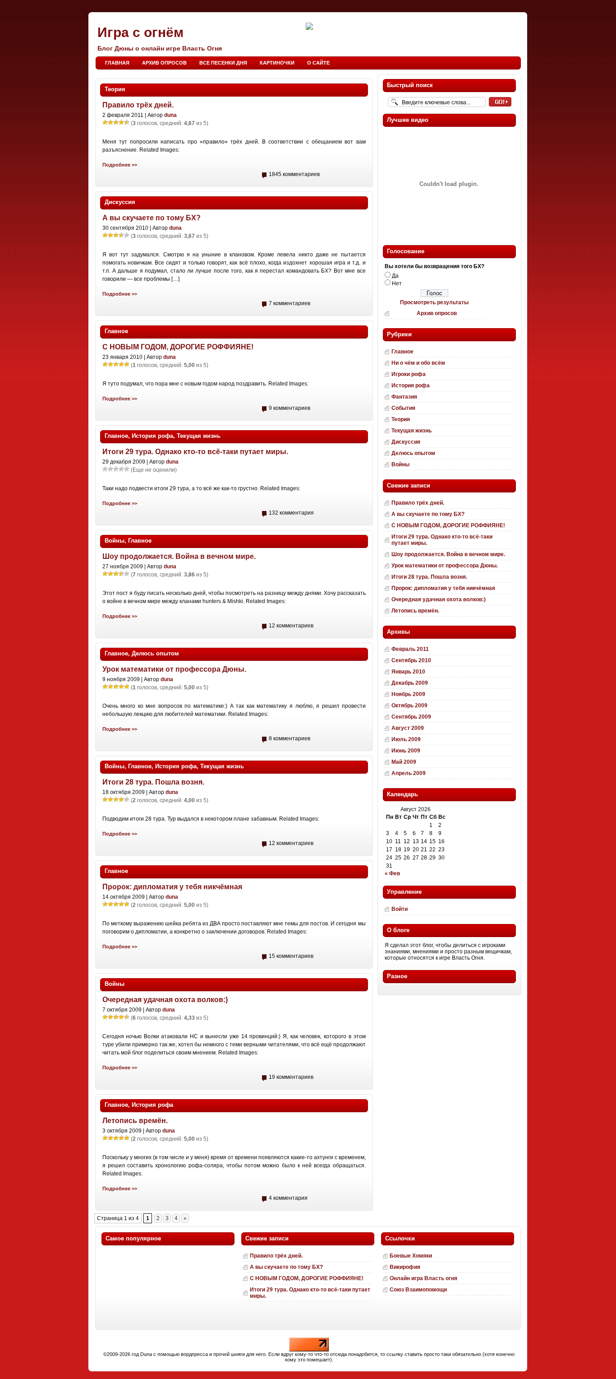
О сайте (318, 62)
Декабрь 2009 (409, 683)
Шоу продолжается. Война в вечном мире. (179, 556)
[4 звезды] (121, 122)
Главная (117, 62)
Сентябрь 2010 (411, 660)
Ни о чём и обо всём (418, 363)
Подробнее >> (119, 164)
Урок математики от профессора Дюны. (174, 669)
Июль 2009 (406, 739)
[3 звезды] (116, 122)
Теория (115, 89)
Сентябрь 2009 (411, 717)
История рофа (152, 435)
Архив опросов (164, 62)
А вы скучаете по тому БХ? (151, 218)
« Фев (392, 873)
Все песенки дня (223, 62)
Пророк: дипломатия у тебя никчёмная (172, 887)
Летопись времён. (135, 1120)
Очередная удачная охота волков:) (165, 999)
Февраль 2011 (410, 649)
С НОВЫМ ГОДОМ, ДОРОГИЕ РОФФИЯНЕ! (177, 347)
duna (170, 115)
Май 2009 (403, 762)
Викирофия (405, 1267)
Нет (397, 283)
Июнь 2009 (405, 751)
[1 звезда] (105, 122)
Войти (399, 909)
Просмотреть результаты (434, 302)
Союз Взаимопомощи (418, 1289)
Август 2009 (407, 728)
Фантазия (404, 397)
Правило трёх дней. (138, 105)
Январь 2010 (408, 672)
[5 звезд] (126, 122)
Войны (114, 540)
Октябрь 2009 (409, 705)
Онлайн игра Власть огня (423, 1278)
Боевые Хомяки (411, 1256)
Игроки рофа (408, 374)
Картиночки (277, 62)
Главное (116, 331)
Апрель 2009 (408, 773)
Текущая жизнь (199, 435)
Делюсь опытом (155, 653)
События (403, 408)
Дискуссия (120, 202)
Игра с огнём (140, 32)
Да (395, 276)
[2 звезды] (110, 122)
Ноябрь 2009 (408, 694)
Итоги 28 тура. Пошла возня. (153, 782)
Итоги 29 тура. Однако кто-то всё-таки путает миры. (195, 451)
